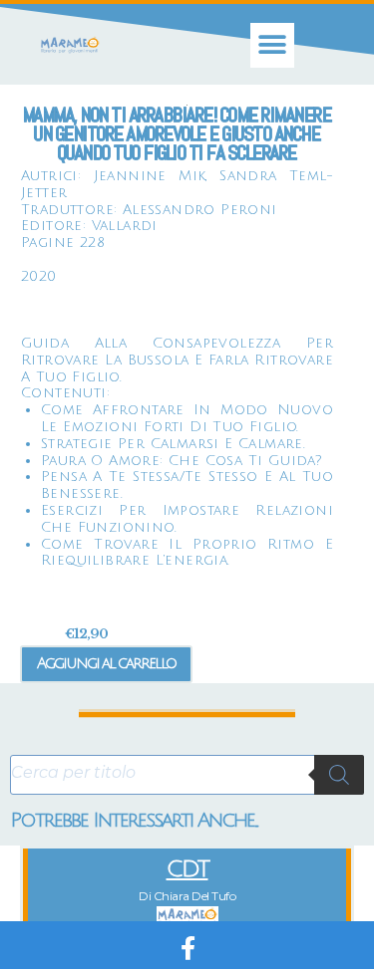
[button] (272, 45)
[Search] (339, 775)
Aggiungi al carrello (106, 663)
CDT (187, 868)
